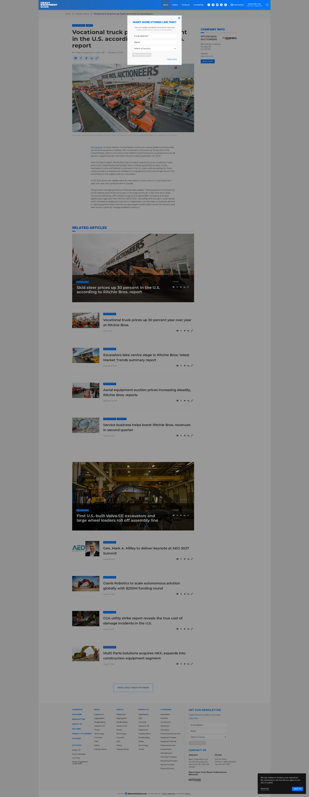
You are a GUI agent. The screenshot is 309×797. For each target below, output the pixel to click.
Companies (199, 5)
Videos (175, 5)
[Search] (267, 5)
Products (186, 5)
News (165, 5)
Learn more (172, 59)
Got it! (297, 789)
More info (265, 789)
